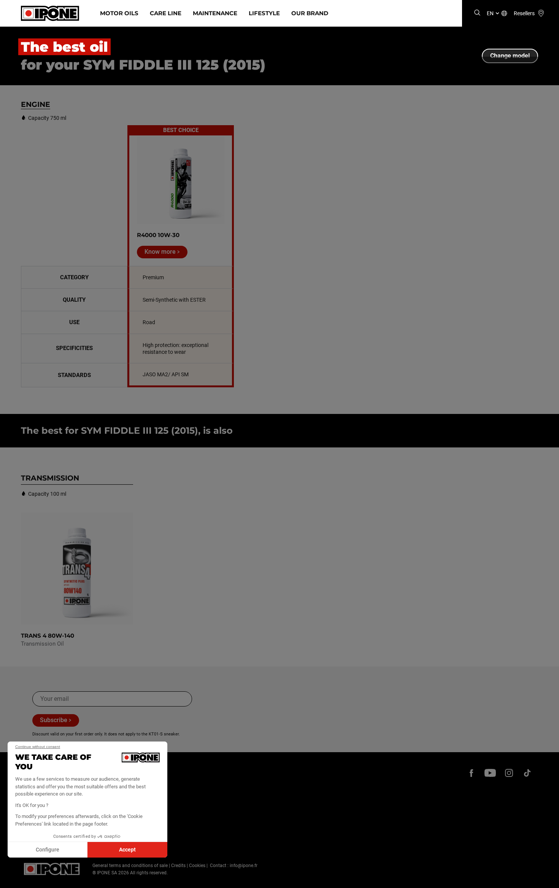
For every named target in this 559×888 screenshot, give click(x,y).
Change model (510, 55)
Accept (127, 850)
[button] (11, 879)
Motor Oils (119, 13)
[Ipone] (52, 869)
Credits (178, 865)
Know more (160, 251)
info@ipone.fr (243, 865)
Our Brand (309, 13)
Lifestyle (264, 13)
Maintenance (215, 13)
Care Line (165, 13)
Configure (47, 850)
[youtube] (490, 773)
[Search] (477, 13)
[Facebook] (471, 773)
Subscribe (53, 720)
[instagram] (509, 773)
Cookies (197, 865)
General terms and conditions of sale (130, 865)
